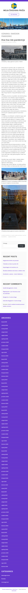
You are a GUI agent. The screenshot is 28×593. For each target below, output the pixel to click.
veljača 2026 (4, 335)
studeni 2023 (4, 400)
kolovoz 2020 (4, 525)
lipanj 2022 (4, 451)
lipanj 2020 (4, 532)
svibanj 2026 (4, 325)
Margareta (5, 297)
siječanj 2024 (4, 393)
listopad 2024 (4, 372)
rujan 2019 (3, 563)
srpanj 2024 (4, 379)
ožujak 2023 (4, 420)
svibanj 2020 (4, 535)
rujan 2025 (4, 352)
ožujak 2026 (4, 332)
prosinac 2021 (4, 471)
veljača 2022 (4, 464)
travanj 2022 (4, 457)
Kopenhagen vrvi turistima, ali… (10, 267)
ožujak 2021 (4, 502)
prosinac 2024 (5, 366)
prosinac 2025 (5, 342)
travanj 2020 (4, 539)
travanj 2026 (4, 328)
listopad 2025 (4, 349)
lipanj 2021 (4, 491)
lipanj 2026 (4, 321)
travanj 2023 (4, 417)
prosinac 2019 (4, 552)
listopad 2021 (4, 478)
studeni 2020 (4, 515)
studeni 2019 (4, 556)
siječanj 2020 (4, 549)
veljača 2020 (4, 546)
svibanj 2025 (4, 362)
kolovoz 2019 (4, 566)
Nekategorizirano (5, 575)
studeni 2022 (4, 434)
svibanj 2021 (4, 495)
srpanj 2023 (4, 406)
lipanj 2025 (4, 359)
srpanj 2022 (4, 447)
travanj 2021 (4, 498)
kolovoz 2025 (4, 355)
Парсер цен (6, 291)
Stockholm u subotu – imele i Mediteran (13, 274)
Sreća (15, 288)
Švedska (14, 42)
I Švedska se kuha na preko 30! (10, 264)
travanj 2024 (4, 386)
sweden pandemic (18, 235)
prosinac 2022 (5, 430)
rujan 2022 (4, 440)
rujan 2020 (4, 522)
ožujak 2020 (4, 542)
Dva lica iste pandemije (13, 40)
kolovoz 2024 (4, 376)
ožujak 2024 (4, 389)
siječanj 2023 (4, 427)
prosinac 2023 (5, 396)
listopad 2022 (4, 437)
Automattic (14, 590)
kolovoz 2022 (4, 444)
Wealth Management (8, 288)
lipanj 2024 (4, 383)
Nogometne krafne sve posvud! (10, 260)
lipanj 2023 (4, 410)
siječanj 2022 (4, 468)
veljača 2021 (4, 505)
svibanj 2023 (4, 413)
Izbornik (14, 14)
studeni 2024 (4, 369)
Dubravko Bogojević (8, 300)
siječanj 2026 (4, 338)
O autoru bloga (13, 297)
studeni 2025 (4, 345)
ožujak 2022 (4, 461)
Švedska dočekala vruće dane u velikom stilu (14, 270)
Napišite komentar (12, 236)
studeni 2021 (4, 474)
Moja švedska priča (14, 10)
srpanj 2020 (4, 529)
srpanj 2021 (4, 488)
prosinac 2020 (5, 512)
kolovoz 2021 (4, 485)
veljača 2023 (4, 423)
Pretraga (5, 243)
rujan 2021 (3, 481)
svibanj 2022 (4, 454)
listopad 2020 (5, 519)
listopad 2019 (4, 559)
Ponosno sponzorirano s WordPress (10, 589)
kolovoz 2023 (4, 403)
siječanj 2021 (4, 508)
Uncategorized (5, 582)
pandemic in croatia (10, 235)
